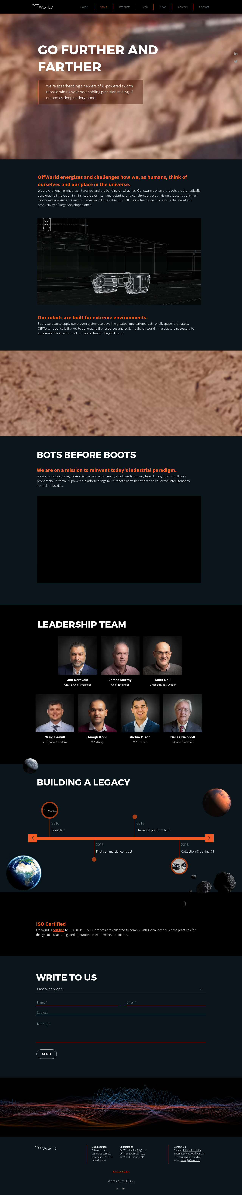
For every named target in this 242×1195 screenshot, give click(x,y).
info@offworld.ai (192, 1150)
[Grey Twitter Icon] (235, 61)
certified (58, 930)
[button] (121, 1171)
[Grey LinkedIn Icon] (235, 53)
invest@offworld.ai (194, 1153)
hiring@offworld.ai (190, 1157)
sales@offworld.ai (190, 1160)
